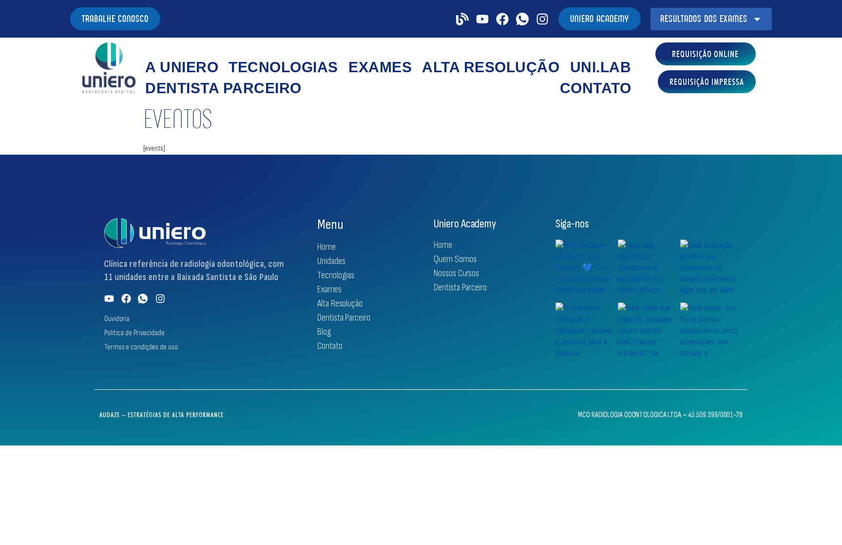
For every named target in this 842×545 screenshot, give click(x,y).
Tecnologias (283, 67)
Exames (380, 67)
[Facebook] (502, 19)
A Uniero (181, 67)
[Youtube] (482, 19)
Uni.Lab (601, 67)
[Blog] (462, 19)
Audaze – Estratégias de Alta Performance (161, 415)
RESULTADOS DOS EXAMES (703, 18)
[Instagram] (542, 19)
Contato (596, 88)
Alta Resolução (490, 67)
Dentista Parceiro (223, 88)
